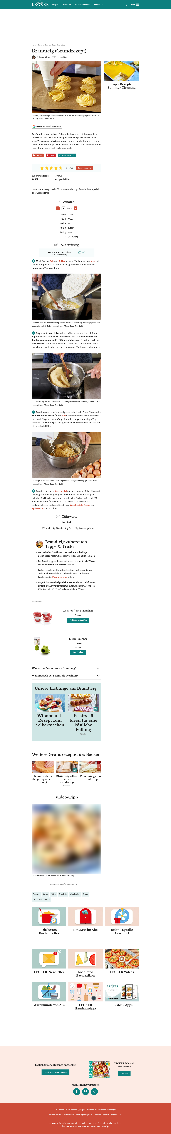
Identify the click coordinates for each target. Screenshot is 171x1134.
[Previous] (34, 767)
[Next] (99, 767)
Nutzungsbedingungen (75, 1109)
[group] (66, 774)
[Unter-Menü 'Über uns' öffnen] (102, 4)
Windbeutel (74, 894)
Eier (64, 416)
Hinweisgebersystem (84, 1114)
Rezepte (55, 5)
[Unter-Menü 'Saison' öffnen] (70, 4)
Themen (106, 1114)
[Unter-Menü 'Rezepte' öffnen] (59, 4)
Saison (66, 5)
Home (34, 45)
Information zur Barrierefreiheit (61, 1114)
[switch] (81, 252)
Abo (120, 1114)
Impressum (59, 1109)
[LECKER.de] (40, 4)
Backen (48, 45)
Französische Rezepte (41, 899)
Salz (52, 261)
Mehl (93, 261)
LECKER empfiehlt (81, 5)
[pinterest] (85, 1091)
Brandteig (61, 45)
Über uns (96, 5)
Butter (62, 261)
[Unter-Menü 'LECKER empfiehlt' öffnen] (89, 4)
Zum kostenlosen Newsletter (55, 1072)
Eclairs (87, 505)
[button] (66, 668)
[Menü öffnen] (137, 4)
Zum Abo (124, 1073)
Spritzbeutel (60, 491)
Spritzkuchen (38, 509)
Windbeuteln (76, 505)
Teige (54, 45)
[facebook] (76, 1091)
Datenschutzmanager (107, 1109)
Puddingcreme (59, 577)
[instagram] (94, 1091)
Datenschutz (92, 1109)
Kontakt (114, 1114)
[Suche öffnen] (126, 4)
